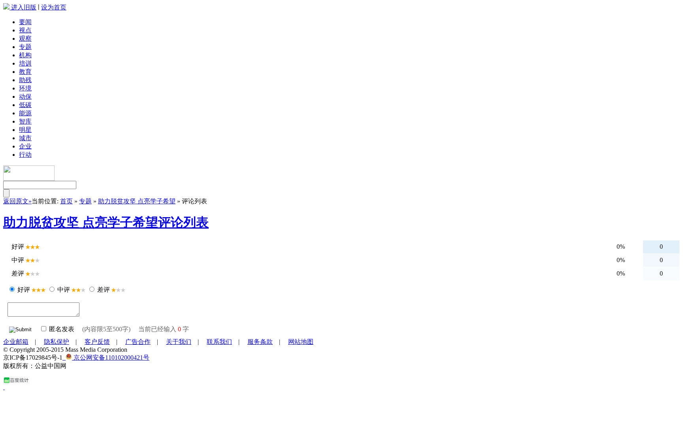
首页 (66, 201)
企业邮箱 (15, 341)
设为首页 (53, 7)
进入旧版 (23, 7)
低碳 (25, 104)
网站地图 (300, 341)
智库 (25, 121)
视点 (25, 30)
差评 (103, 289)
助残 (25, 80)
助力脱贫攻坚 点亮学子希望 (136, 201)
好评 (24, 289)
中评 (64, 289)
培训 (25, 63)
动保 (25, 96)
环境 (25, 88)
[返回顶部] (4, 387)
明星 (25, 129)
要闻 (25, 22)
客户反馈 (97, 341)
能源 (25, 113)
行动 (25, 154)
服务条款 (260, 341)
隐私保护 (56, 341)
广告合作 (138, 341)
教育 (25, 71)
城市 (25, 138)
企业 (25, 146)
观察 (25, 38)
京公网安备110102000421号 (110, 357)
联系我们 (219, 341)
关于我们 (178, 341)
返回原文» (17, 201)
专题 (25, 46)
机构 (25, 55)
